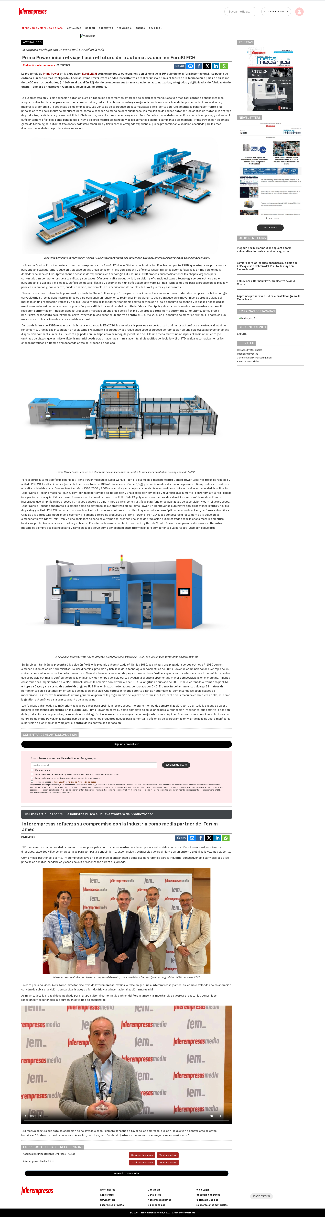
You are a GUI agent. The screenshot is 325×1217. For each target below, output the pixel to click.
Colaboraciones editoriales (212, 1205)
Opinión (90, 28)
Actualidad (74, 28)
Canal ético (154, 1194)
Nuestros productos (159, 1200)
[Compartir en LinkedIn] (215, 66)
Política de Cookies (207, 1200)
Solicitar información (142, 1155)
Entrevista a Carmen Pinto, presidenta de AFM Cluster (266, 282)
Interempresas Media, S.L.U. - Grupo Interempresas (167, 1212)
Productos (106, 28)
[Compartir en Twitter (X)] (207, 66)
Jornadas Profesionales (249, 350)
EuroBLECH (90, 73)
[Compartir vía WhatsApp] (224, 66)
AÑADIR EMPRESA (261, 1196)
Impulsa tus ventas (247, 353)
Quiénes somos (156, 1205)
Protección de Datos (208, 1194)
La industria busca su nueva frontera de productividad (109, 814)
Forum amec (32, 847)
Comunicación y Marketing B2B (254, 357)
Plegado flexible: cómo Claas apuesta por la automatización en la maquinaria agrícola (264, 249)
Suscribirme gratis (176, 765)
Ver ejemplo (87, 758)
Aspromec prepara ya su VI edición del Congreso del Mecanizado (269, 298)
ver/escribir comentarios (126, 1173)
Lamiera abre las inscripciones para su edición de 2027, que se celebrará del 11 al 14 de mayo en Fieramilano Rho (267, 266)
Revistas (154, 28)
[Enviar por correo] (190, 66)
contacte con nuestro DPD (118, 790)
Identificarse (107, 1189)
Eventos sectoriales (248, 361)
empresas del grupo (161, 787)
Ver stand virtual (167, 1155)
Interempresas (104, 985)
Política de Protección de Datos (82, 782)
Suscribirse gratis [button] (276, 11)
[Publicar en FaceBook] (198, 66)
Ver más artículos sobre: (44, 814)
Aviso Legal (59, 782)
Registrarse (107, 1194)
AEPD (218, 790)
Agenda (140, 28)
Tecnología (124, 28)
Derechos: (200, 787)
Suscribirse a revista (112, 1205)
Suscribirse (270, 227)
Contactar (154, 1189)
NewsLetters (107, 1200)
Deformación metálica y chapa (42, 28)
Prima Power (51, 73)
